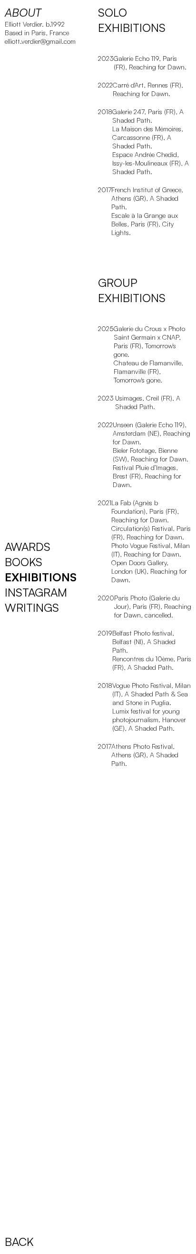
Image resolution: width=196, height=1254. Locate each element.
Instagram (36, 592)
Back (19, 1241)
